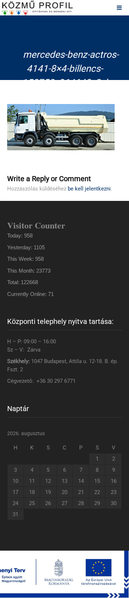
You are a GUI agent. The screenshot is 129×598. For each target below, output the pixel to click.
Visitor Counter (36, 225)
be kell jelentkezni (89, 188)
